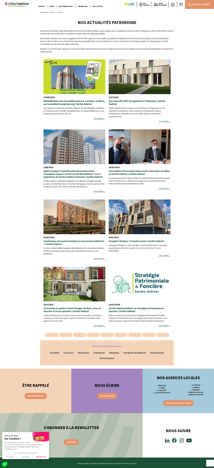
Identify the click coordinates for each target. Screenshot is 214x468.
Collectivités (97, 6)
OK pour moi (41, 457)
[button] (4, 464)
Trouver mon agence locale (178, 403)
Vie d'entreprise (107, 358)
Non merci (10, 457)
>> (163, 334)
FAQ (123, 463)
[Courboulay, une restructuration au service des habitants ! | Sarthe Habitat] (74, 217)
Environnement (157, 352)
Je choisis (25, 457)
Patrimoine (114, 352)
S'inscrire (71, 442)
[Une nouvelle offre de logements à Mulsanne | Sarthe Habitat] (140, 76)
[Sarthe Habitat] (17, 4)
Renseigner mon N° (35, 396)
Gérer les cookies (115, 463)
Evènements (99, 352)
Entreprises (82, 6)
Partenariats (83, 352)
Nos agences (146, 4)
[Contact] (181, 4)
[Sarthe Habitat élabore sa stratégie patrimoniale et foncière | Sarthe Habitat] (140, 284)
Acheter (41, 6)
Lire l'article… (99, 118)
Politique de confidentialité (99, 463)
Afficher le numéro (201, 4)
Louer (51, 6)
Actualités (54, 352)
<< (52, 334)
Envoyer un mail (107, 396)
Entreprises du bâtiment (135, 352)
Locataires (68, 352)
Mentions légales (83, 463)
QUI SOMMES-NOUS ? (66, 6)
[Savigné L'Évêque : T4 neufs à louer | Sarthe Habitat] (140, 217)
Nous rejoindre (131, 463)
